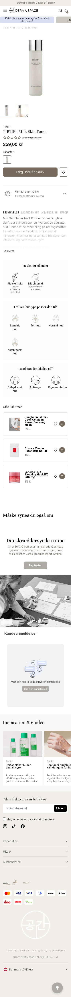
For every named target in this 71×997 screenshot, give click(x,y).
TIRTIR (7, 126)
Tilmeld (60, 808)
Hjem (6, 27)
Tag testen (35, 565)
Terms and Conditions (17, 950)
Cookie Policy (57, 950)
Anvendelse (49, 212)
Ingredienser (30, 212)
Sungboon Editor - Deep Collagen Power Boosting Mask (36, 421)
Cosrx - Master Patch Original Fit (36, 449)
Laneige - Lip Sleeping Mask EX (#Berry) (36, 474)
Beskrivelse (11, 212)
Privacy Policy (39, 950)
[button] (66, 10)
